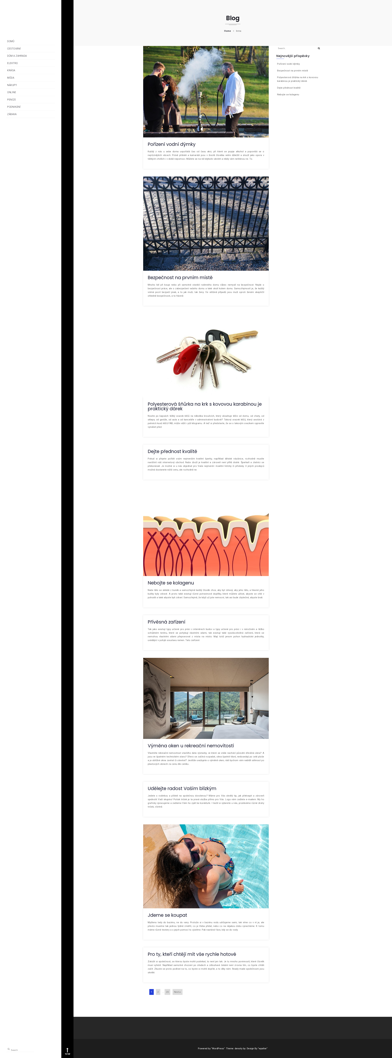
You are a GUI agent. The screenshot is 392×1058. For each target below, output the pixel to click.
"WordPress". (218, 1048)
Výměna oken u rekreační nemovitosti (191, 745)
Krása (11, 70)
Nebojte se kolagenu (171, 583)
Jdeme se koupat (167, 915)
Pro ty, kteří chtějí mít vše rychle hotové (192, 954)
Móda (10, 77)
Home (227, 31)
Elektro (12, 63)
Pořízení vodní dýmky (172, 144)
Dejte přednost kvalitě (172, 451)
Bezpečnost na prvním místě (180, 277)
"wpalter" (263, 1048)
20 (167, 992)
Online (11, 92)
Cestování (14, 48)
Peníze (11, 99)
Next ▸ (177, 992)
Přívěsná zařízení (166, 622)
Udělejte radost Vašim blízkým (182, 788)
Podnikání (14, 106)
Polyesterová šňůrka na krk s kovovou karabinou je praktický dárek (205, 406)
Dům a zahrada (17, 55)
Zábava (12, 114)
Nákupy (12, 85)
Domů (10, 41)
